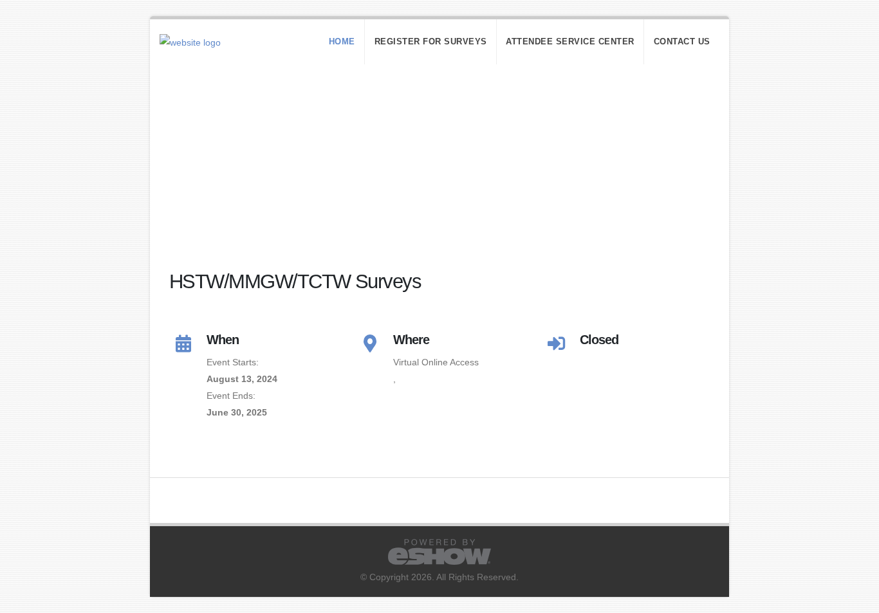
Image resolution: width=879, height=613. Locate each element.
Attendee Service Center (570, 41)
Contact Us (682, 41)
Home (342, 41)
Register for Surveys (431, 41)
